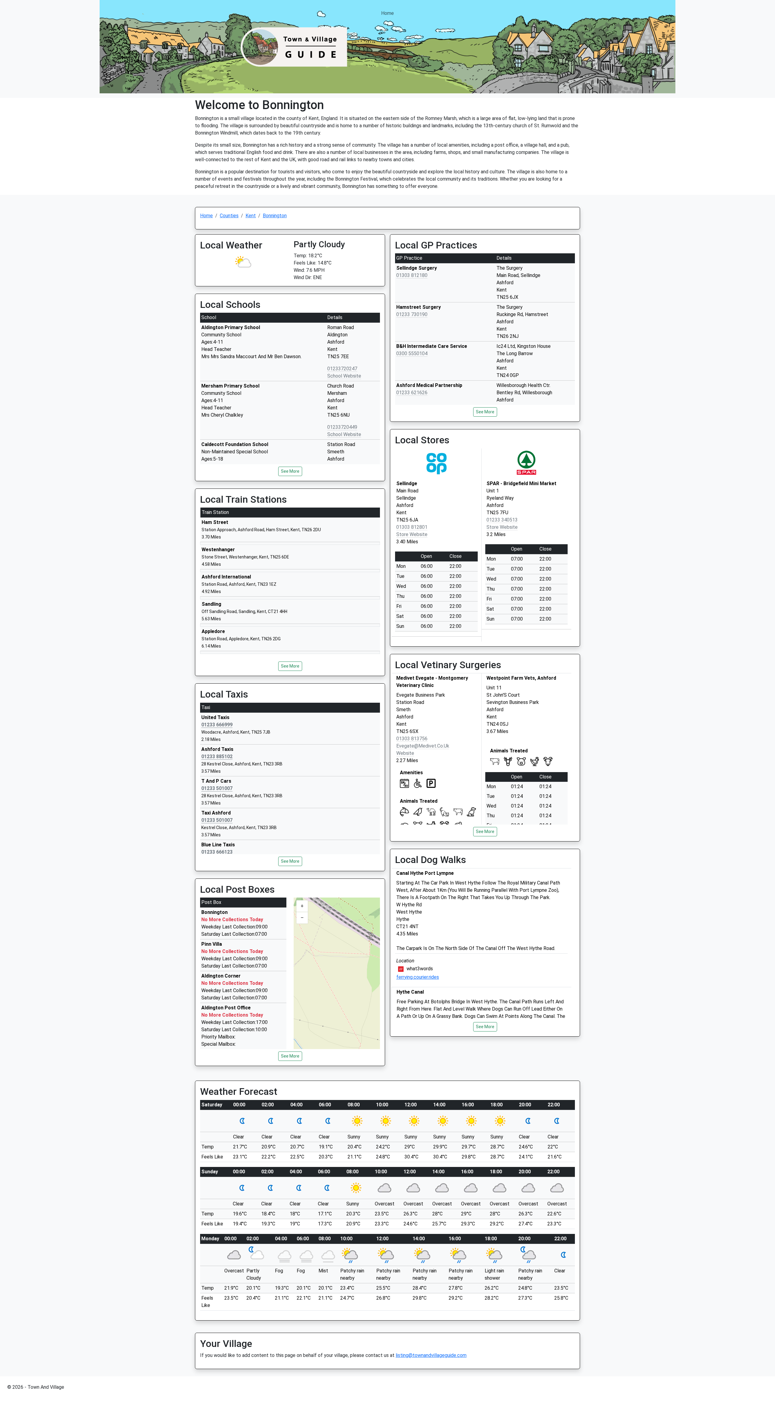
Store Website (411, 534)
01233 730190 (411, 314)
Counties (229, 215)
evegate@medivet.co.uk (422, 746)
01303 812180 (411, 275)
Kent (251, 215)
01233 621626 (411, 392)
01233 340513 (502, 520)
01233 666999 (216, 725)
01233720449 (342, 427)
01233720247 (342, 369)
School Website (344, 376)
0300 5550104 (411, 353)
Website (405, 753)
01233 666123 (216, 852)
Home (387, 13)
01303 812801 (411, 527)
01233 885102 (216, 756)
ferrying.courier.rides (417, 977)
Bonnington (275, 215)
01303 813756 (411, 738)
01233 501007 (216, 788)
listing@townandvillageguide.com (431, 1355)
